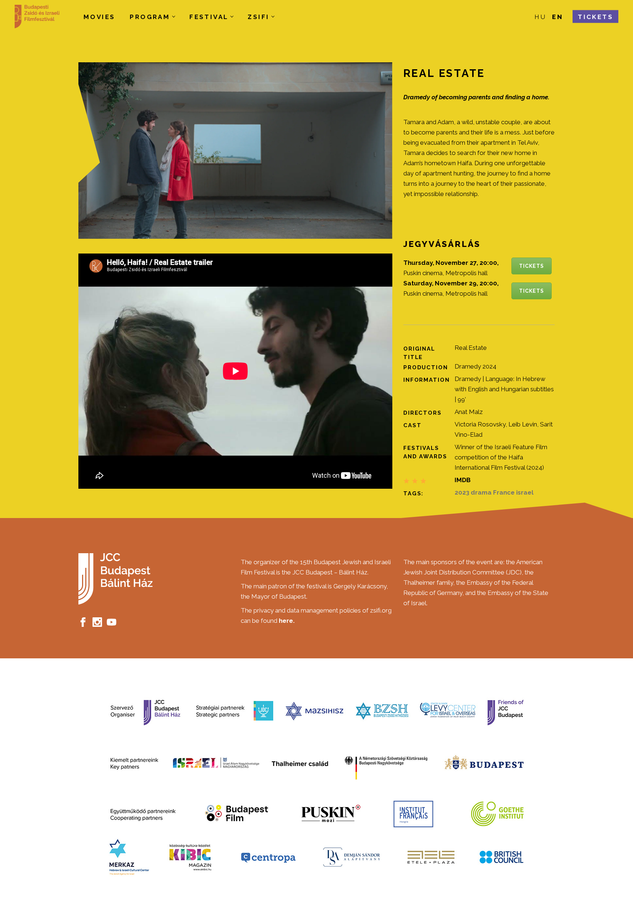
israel (524, 492)
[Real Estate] (235, 150)
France (504, 492)
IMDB (463, 480)
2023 (462, 492)
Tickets (531, 266)
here (286, 620)
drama (481, 492)
